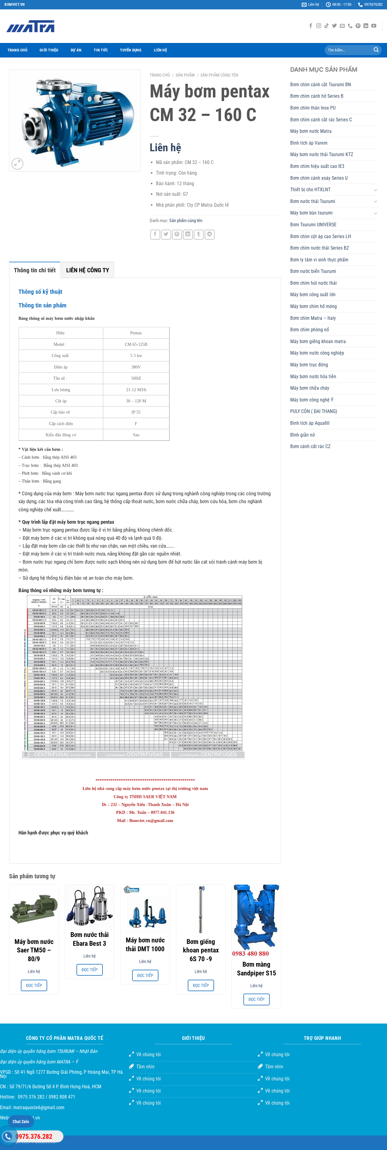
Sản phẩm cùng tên (219, 75)
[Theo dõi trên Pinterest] (358, 26)
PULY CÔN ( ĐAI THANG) (313, 411)
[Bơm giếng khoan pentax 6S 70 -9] (200, 909)
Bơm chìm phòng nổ (309, 330)
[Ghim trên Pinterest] (177, 235)
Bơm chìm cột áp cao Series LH (320, 236)
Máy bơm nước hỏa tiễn (313, 376)
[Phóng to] (17, 164)
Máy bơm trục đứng (309, 365)
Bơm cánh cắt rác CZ (310, 446)
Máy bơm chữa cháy (309, 388)
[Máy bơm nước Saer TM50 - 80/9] (33, 909)
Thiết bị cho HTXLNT (310, 189)
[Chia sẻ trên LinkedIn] (188, 235)
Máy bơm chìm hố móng (313, 306)
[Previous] (9, 949)
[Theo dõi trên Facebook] (310, 26)
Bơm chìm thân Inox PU (313, 108)
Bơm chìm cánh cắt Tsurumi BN (320, 84)
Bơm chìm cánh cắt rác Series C (321, 120)
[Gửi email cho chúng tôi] (342, 26)
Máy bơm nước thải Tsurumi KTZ (321, 154)
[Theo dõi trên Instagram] (318, 26)
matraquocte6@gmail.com (38, 1107)
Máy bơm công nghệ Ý (311, 400)
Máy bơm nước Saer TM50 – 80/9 (34, 950)
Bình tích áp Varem (308, 143)
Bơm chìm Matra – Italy (313, 318)
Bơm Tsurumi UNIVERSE (313, 225)
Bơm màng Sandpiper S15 (256, 969)
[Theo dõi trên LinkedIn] (365, 26)
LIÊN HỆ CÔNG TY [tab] (87, 270)
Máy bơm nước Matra (311, 131)
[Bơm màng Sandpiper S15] (256, 921)
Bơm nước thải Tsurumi (312, 201)
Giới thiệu (49, 50)
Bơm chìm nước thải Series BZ (319, 248)
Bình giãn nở (302, 435)
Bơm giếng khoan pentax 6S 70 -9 (201, 950)
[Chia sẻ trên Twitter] (166, 235)
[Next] (280, 949)
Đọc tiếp (34, 985)
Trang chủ (17, 50)
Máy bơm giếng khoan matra (318, 341)
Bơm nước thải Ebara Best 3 (89, 939)
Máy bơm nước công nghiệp (317, 353)
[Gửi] (376, 50)
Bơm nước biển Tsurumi (313, 271)
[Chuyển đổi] (375, 189)
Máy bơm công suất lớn (313, 294)
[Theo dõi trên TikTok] (326, 26)
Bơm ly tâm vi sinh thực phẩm (319, 260)
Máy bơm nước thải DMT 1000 (145, 944)
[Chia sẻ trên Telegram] (210, 235)
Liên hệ (160, 50)
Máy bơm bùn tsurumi (311, 213)
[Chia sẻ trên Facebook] (155, 235)
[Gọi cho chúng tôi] (350, 26)
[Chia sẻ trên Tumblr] (199, 235)
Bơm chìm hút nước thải (313, 283)
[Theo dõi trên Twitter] (334, 26)
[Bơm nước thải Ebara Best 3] (89, 906)
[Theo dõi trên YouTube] (373, 26)
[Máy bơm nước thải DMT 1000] (145, 908)
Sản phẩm (185, 75)
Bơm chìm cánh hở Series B (316, 96)
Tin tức (101, 50)
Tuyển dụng (130, 50)
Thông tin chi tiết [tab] (35, 270)
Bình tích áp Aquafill (310, 423)
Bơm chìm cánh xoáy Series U (319, 178)
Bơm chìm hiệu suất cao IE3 (317, 166)
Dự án (76, 50)
